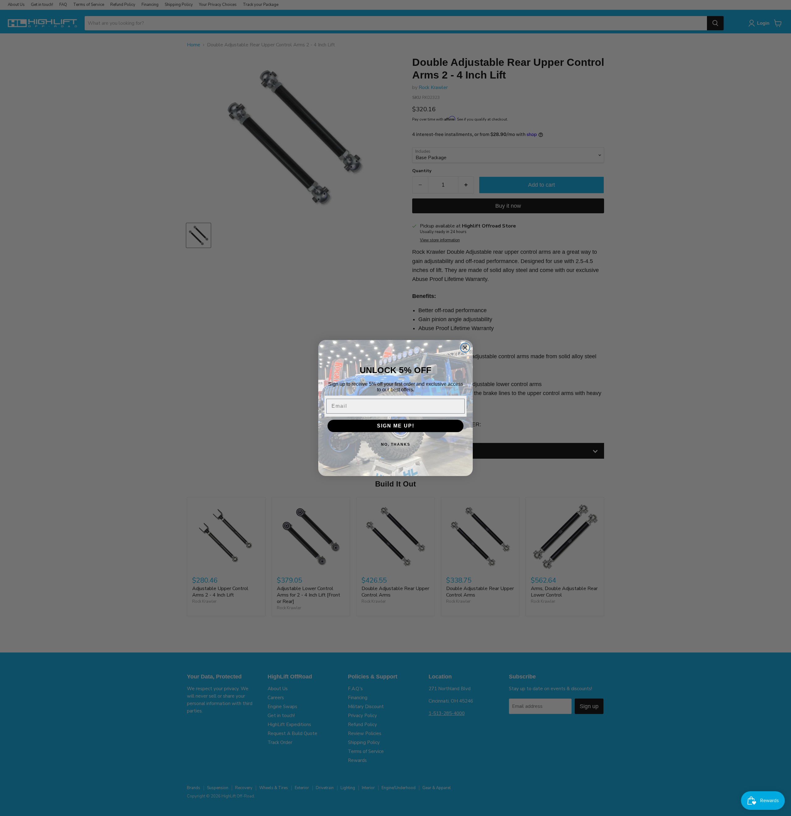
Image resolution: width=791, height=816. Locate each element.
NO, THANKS (395, 444)
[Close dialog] (465, 347)
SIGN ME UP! (395, 425)
